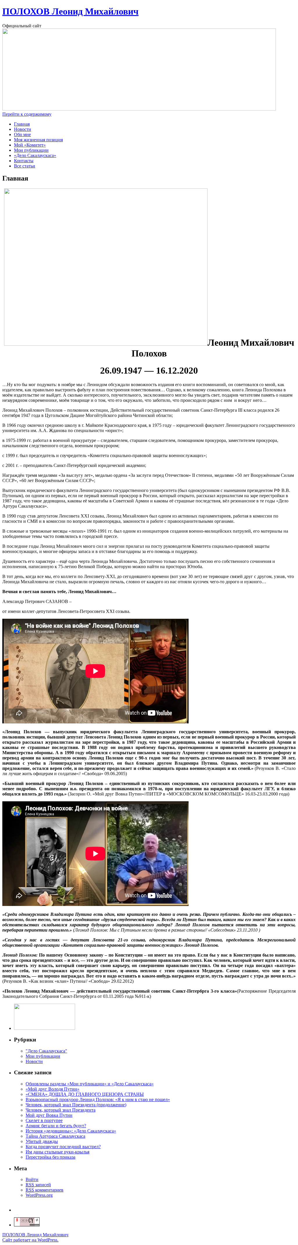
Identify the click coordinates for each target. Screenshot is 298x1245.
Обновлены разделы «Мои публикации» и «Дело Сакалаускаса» (90, 1083)
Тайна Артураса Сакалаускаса (55, 1136)
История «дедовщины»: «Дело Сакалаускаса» (71, 1130)
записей (38, 1184)
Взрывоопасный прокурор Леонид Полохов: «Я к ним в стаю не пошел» (98, 1099)
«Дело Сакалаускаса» (35, 155)
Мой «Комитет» (30, 144)
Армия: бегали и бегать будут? (56, 1125)
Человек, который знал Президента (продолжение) (76, 1104)
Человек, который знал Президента (60, 1109)
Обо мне (22, 134)
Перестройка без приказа (50, 1157)
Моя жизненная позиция (38, 139)
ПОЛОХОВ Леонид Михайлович (70, 11)
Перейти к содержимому (27, 114)
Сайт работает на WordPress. (30, 1239)
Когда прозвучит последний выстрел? (63, 1146)
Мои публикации (31, 150)
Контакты (23, 160)
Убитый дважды (42, 1141)
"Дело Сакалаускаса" (46, 1050)
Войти (32, 1179)
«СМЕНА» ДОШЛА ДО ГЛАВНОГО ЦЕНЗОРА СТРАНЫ (85, 1094)
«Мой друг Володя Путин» (52, 1089)
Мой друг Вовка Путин (49, 1115)
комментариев (44, 1189)
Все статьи (24, 165)
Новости (22, 129)
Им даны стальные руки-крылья (57, 1151)
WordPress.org (39, 1195)
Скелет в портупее (44, 1120)
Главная (22, 124)
